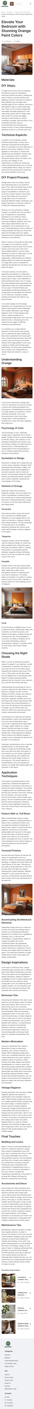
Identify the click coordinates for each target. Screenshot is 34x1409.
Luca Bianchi (7, 41)
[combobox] (22, 4)
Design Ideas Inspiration (22, 12)
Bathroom (10, 12)
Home (3, 12)
